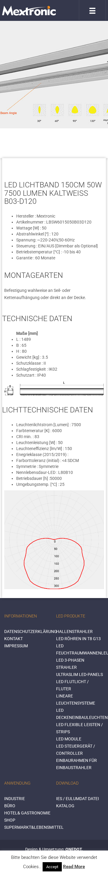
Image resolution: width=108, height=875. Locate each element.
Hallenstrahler (74, 631)
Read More (74, 866)
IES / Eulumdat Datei (77, 798)
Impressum (16, 645)
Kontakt (13, 638)
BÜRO (9, 805)
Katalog (65, 805)
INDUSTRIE (14, 798)
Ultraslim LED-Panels (79, 674)
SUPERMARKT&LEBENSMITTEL (34, 827)
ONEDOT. (74, 849)
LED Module (68, 739)
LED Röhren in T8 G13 (78, 638)
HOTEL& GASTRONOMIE (27, 813)
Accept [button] (52, 867)
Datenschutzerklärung (30, 631)
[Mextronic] (29, 10)
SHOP (9, 820)
